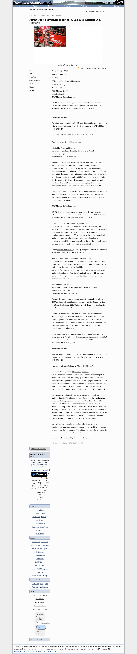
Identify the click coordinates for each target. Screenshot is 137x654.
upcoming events (47, 484)
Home (20, 6)
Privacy (37, 651)
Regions (33, 506)
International (40, 533)
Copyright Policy (28, 651)
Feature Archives (40, 606)
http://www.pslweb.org (78, 223)
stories (46, 476)
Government (40, 558)
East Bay (44, 517)
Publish (100, 6)
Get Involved (40, 599)
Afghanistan (43, 587)
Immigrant (37, 565)
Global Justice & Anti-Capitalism (51, 16)
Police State (40, 572)
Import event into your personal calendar (94, 68)
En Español (44, 548)
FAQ (34, 595)
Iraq (46, 583)
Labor (34, 569)
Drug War (45, 545)
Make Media (43, 595)
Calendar (84, 6)
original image (64, 65)
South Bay (39, 520)
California (38, 530)
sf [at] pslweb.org (58, 84)
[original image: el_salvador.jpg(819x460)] (68, 45)
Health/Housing (40, 562)
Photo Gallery (40, 602)
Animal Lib (36, 542)
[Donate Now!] (33, 474)
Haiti (41, 583)
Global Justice (40, 555)
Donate (116, 6)
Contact (50, 6)
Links (45, 609)
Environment (40, 552)
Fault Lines (36, 609)
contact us (39, 500)
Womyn (45, 575)
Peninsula (35, 527)
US (44, 530)
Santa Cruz (44, 527)
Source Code (52, 651)
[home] (33, 2)
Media (44, 565)
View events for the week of (95, 12)
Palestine (35, 587)
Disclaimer (17, 651)
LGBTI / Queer (42, 569)
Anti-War (44, 542)
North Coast (40, 510)
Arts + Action (35, 545)
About (35, 6)
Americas (35, 583)
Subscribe (67, 6)
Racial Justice (36, 575)
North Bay (36, 517)
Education (35, 548)
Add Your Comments (38, 448)
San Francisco (34, 16)
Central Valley (40, 513)
